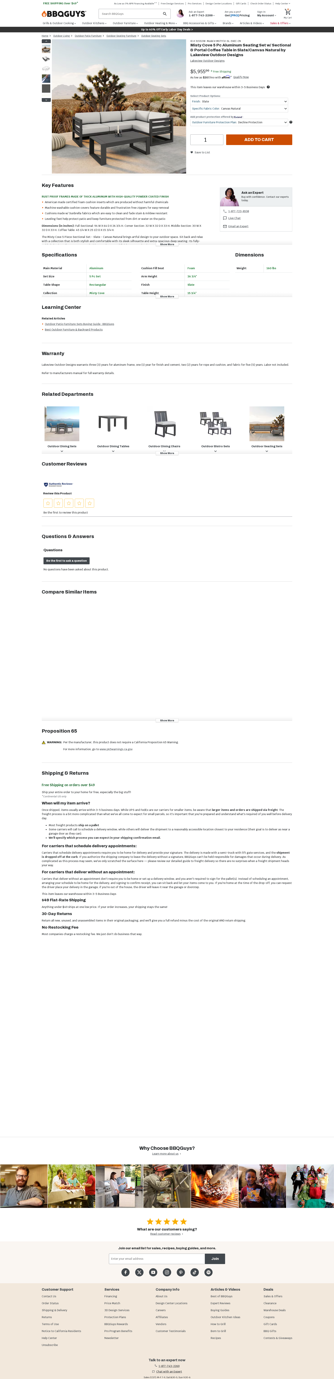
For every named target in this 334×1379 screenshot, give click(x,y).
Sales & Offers (273, 1296)
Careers (161, 1310)
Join (215, 1259)
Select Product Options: (205, 96)
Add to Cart (259, 139)
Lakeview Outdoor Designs (207, 61)
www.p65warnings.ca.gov (116, 749)
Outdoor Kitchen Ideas (225, 1317)
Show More (167, 244)
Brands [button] (227, 23)
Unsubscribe (50, 1345)
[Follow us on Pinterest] (181, 1272)
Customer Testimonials (171, 1331)
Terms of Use (50, 1324)
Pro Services (195, 3)
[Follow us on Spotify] (208, 1272)
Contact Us (49, 1296)
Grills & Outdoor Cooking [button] (58, 23)
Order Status (50, 1303)
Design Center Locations (219, 3)
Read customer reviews (165, 1234)
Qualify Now (241, 77)
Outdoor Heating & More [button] (159, 23)
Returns (47, 1317)
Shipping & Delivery (54, 1310)
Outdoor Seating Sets (153, 35)
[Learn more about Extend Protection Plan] (291, 122)
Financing (110, 1296)
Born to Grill (218, 1331)
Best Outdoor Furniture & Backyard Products (74, 329)
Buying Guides (220, 1310)
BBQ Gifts (270, 1331)
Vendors (161, 1324)
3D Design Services (116, 1310)
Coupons (269, 1317)
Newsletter (111, 1338)
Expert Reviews (220, 1303)
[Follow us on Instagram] (167, 1272)
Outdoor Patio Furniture (88, 35)
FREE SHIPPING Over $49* (60, 3)
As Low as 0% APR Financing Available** (135, 3)
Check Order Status (260, 3)
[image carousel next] (46, 100)
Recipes (216, 1338)
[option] (46, 52)
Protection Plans (115, 1317)
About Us (161, 1296)
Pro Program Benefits (118, 1331)
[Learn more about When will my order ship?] (268, 87)
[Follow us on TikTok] (194, 1272)
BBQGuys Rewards (116, 1324)
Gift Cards (241, 3)
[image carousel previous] (46, 41)
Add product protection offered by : (216, 116)
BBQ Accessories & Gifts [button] (198, 23)
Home (45, 35)
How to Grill (218, 1324)
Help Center (49, 1338)
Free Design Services (172, 3)
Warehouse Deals (275, 1310)
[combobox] (239, 101)
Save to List (202, 152)
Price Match (112, 1303)
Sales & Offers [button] (279, 23)
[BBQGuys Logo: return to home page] (69, 14)
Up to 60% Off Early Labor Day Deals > (167, 29)
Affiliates (162, 1317)
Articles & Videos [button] (251, 23)
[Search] (164, 14)
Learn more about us (165, 1154)
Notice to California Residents (61, 1331)
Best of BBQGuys (221, 1296)
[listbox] (46, 71)
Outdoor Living (61, 35)
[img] (119, 107)
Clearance (270, 1303)
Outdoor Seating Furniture (121, 35)
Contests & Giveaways (278, 1338)
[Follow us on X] (139, 1272)
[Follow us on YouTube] (153, 1272)
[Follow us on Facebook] (125, 1272)
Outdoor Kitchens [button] (93, 23)
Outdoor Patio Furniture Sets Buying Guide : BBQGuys (79, 324)
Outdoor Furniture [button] (124, 23)
